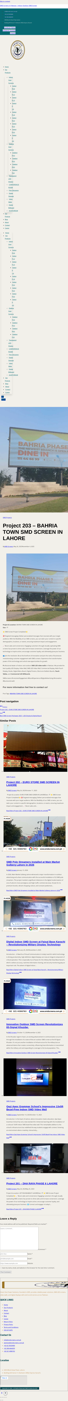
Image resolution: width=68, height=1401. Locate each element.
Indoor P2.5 (14, 125)
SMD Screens (8, 546)
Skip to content (5, 1)
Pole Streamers (14, 190)
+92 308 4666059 (9, 1348)
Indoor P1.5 (14, 99)
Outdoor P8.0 (14, 166)
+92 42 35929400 (9, 1346)
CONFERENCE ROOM (13, 186)
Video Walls (10, 200)
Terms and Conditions (11, 1327)
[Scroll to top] (1, 1393)
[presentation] (36, 748)
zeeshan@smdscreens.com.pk (14, 1343)
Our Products (7, 237)
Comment (42, 1249)
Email (29, 1259)
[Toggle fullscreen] (2, 1397)
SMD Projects (7, 518)
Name (30, 1254)
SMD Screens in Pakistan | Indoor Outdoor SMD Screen (18, 6)
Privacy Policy (8, 1324)
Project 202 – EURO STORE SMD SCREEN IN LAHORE (17, 708)
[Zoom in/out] (0, 1397)
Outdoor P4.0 (14, 154)
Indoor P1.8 (14, 113)
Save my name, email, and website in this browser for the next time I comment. (28, 1268)
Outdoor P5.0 (14, 160)
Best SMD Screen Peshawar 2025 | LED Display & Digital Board (21, 714)
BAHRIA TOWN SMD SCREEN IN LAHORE (23, 694)
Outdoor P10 (14, 171)
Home (7, 67)
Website (30, 1263)
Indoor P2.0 (14, 119)
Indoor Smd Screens (11, 80)
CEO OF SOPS (8, 1330)
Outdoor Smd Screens (11, 147)
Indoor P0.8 (14, 87)
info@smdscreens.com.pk (12, 1340)
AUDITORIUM (13, 211)
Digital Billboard (11, 206)
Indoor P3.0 (14, 131)
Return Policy (8, 1322)
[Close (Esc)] (6, 1397)
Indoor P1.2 (14, 93)
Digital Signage (11, 195)
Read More (27, 811)
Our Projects (7, 379)
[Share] (4, 1397)
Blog (6, 219)
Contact (7, 225)
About (7, 222)
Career (7, 228)
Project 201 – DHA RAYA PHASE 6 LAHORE (32, 1183)
